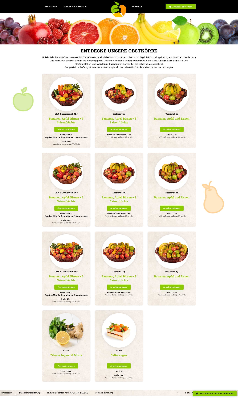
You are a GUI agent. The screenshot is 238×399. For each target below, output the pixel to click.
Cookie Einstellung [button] (104, 393)
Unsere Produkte (73, 6)
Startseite (51, 6)
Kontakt (137, 6)
